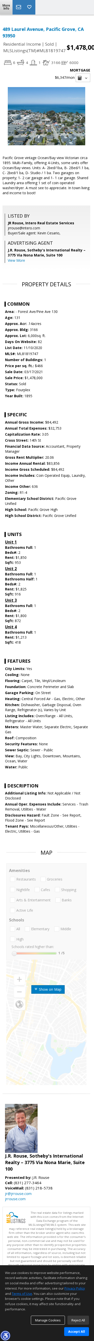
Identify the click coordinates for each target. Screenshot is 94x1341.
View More (16, 260)
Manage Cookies (48, 1320)
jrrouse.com (15, 1198)
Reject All (78, 1320)
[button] (5, 1335)
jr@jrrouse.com (18, 1193)
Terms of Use (22, 1293)
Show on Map (49, 989)
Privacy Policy (74, 1288)
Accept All (76, 1331)
